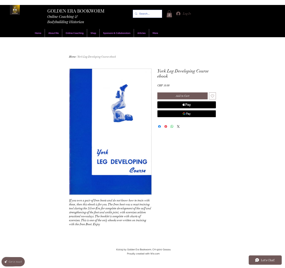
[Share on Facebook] (159, 126)
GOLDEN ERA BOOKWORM (75, 11)
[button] (169, 13)
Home (72, 56)
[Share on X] (178, 126)
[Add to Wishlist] (212, 95)
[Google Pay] (186, 113)
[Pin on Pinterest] (166, 126)
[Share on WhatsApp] (172, 126)
